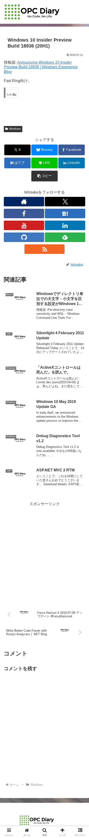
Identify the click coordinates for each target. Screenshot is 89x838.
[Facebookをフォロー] (24, 213)
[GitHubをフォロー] (24, 237)
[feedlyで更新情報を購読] (65, 237)
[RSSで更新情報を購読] (44, 249)
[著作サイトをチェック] (24, 201)
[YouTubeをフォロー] (24, 225)
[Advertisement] (44, 551)
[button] (44, 176)
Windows (15, 129)
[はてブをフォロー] (65, 213)
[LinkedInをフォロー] (65, 225)
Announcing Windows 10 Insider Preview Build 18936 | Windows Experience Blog (41, 66)
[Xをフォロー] (65, 201)
